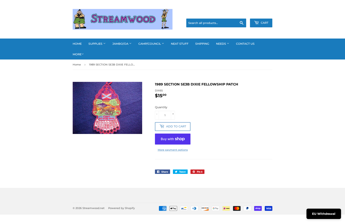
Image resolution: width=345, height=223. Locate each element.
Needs (221, 44)
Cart (264, 23)
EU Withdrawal (323, 214)
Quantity (161, 107)
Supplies (95, 44)
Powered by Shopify (121, 208)
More (77, 54)
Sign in (241, 13)
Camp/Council (150, 44)
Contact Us (245, 44)
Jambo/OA (120, 44)
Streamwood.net (93, 208)
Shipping (202, 44)
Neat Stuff (179, 44)
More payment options (173, 149)
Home (77, 44)
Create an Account (261, 13)
